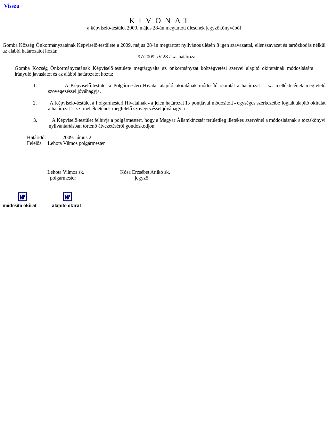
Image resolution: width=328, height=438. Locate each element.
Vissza (11, 6)
